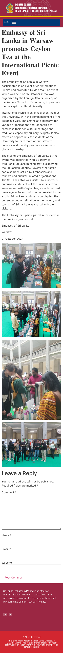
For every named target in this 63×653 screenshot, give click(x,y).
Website (7, 562)
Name (6, 535)
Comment (9, 492)
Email (6, 549)
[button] (7, 22)
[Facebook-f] (5, 614)
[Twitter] (10, 614)
